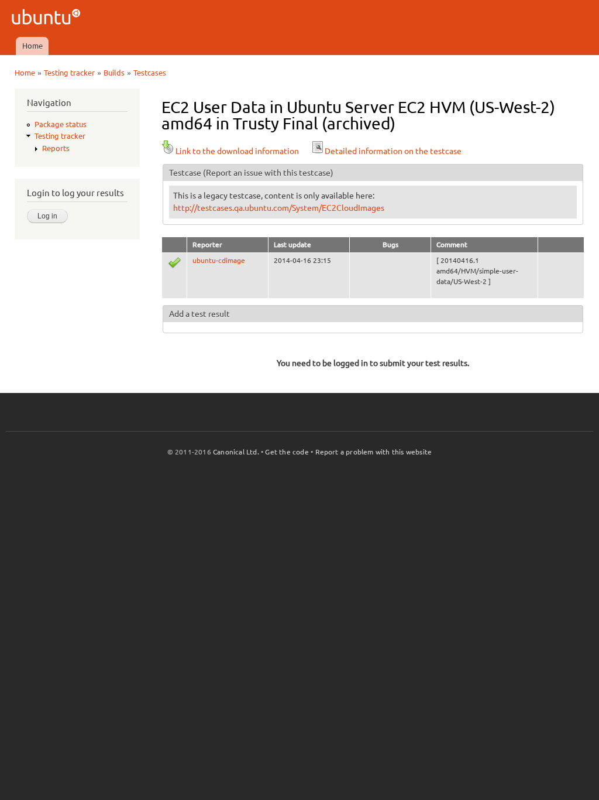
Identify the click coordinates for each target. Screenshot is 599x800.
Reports (56, 148)
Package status (61, 124)
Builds (114, 73)
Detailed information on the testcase (393, 151)
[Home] (47, 18)
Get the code (286, 452)
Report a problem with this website (373, 452)
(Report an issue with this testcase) (268, 172)
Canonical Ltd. (236, 452)
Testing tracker (69, 73)
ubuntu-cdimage (218, 260)
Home (32, 46)
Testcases (149, 73)
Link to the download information (237, 151)
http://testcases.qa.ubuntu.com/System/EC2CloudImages (278, 208)
